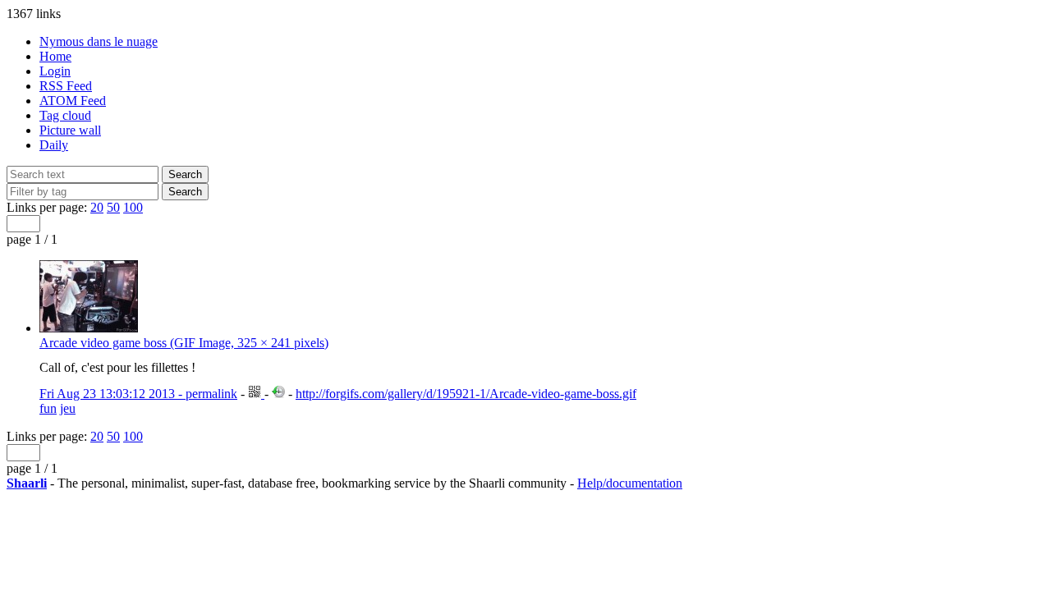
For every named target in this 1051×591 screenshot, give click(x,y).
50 (113, 207)
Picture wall (70, 130)
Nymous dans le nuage (98, 41)
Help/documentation (629, 483)
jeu (68, 408)
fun (48, 408)
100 (133, 207)
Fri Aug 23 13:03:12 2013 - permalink (138, 394)
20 (96, 207)
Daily (53, 145)
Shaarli (27, 483)
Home (55, 56)
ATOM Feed (72, 101)
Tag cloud (65, 115)
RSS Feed (65, 86)
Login (55, 71)
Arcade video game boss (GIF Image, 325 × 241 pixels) (183, 343)
